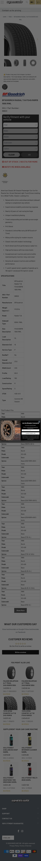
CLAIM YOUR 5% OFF (30, 433)
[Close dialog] (39, 422)
